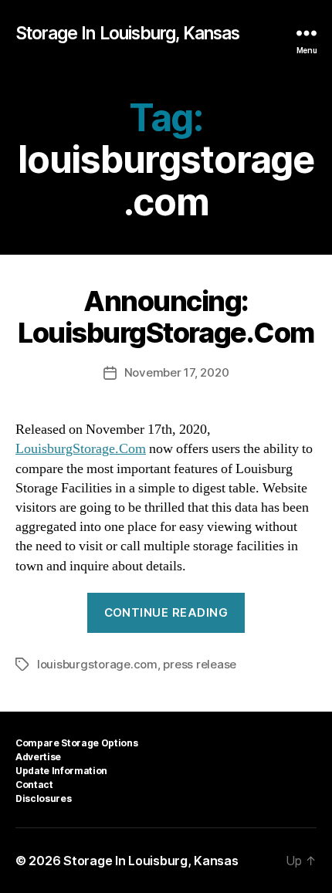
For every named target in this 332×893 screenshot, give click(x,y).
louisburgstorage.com (97, 664)
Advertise (38, 757)
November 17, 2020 (176, 372)
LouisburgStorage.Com (80, 449)
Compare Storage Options (76, 743)
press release (199, 664)
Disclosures (43, 798)
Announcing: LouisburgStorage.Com (165, 317)
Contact (34, 784)
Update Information (61, 770)
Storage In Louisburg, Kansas (127, 33)
